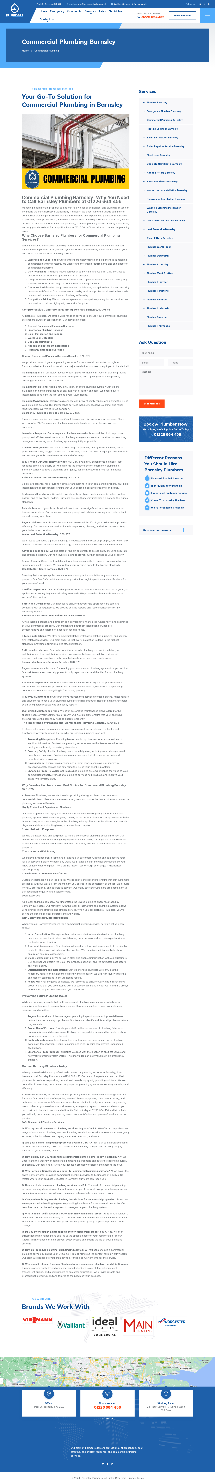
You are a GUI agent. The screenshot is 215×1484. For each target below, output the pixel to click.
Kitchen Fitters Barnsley (161, 172)
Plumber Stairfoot (157, 282)
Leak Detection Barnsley (161, 229)
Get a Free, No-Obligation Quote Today (166, 429)
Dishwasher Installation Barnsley (166, 199)
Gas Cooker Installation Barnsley (166, 220)
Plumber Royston (157, 317)
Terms (140, 1478)
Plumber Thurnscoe (158, 325)
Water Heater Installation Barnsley (167, 190)
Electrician (115, 11)
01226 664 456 (153, 17)
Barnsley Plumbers (92, 1478)
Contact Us (47, 19)
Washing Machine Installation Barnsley (164, 209)
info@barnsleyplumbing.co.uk (92, 4)
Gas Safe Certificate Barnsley (164, 163)
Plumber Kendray (157, 299)
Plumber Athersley (157, 264)
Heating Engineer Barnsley (162, 128)
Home (43, 11)
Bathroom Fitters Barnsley (162, 181)
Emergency (57, 11)
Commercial (74, 11)
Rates (102, 11)
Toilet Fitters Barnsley (160, 238)
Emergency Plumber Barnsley (164, 111)
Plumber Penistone (158, 290)
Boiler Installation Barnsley (162, 137)
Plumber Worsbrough (159, 246)
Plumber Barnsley (157, 102)
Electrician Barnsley (158, 155)
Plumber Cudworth (158, 308)
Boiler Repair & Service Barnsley (165, 146)
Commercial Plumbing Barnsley (165, 120)
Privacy (132, 1478)
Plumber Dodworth (158, 255)
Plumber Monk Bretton (160, 273)
